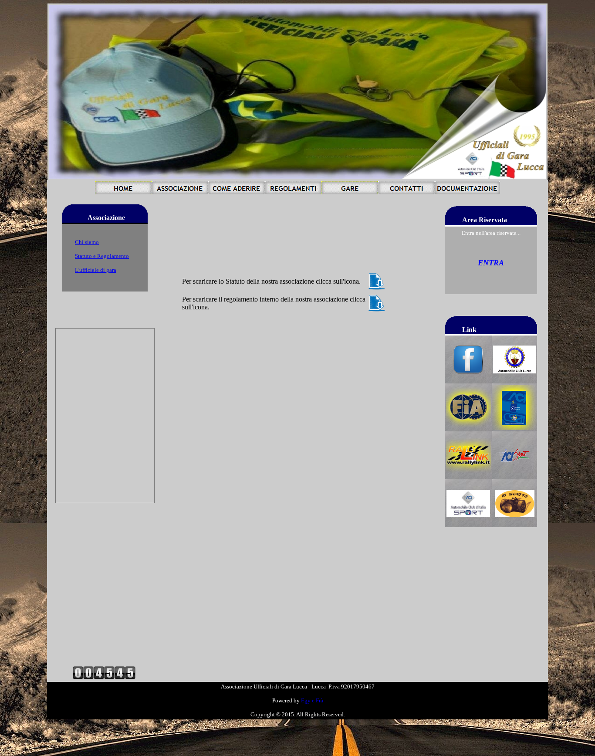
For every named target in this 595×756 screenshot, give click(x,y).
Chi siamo (87, 242)
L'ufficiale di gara (95, 270)
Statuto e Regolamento (102, 256)
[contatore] (104, 677)
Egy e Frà (312, 700)
